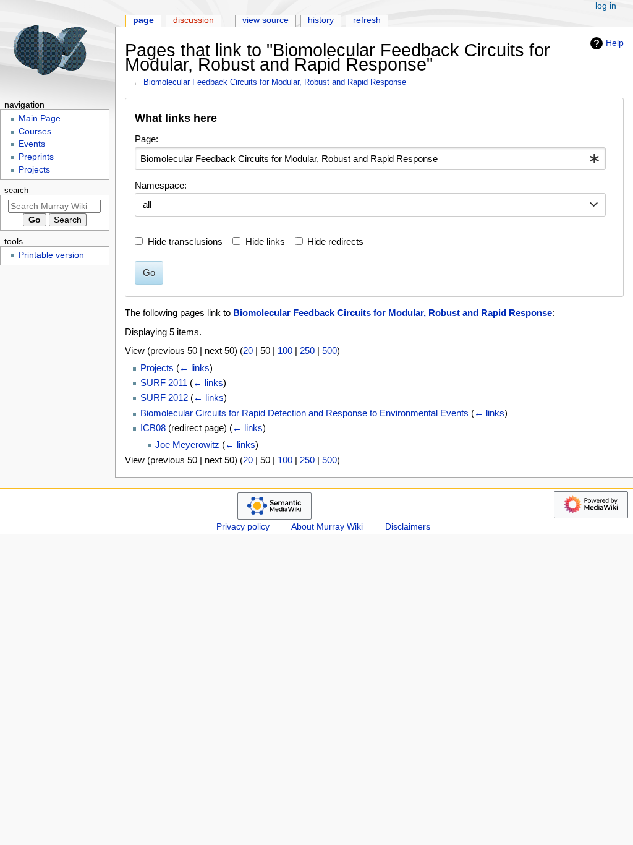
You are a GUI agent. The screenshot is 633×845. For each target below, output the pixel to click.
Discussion (193, 20)
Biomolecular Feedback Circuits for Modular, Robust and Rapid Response (274, 82)
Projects (157, 367)
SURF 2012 (164, 397)
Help (615, 43)
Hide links (265, 241)
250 (307, 350)
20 (248, 350)
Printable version (51, 255)
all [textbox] (147, 204)
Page (143, 20)
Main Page (40, 118)
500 (329, 350)
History (321, 20)
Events (32, 143)
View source (265, 20)
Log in (605, 6)
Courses (35, 131)
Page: (146, 139)
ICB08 (153, 427)
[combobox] (370, 159)
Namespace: (161, 185)
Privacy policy (243, 526)
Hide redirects (335, 241)
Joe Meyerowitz (187, 444)
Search (16, 190)
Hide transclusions (185, 241)
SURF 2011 (163, 382)
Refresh (367, 20)
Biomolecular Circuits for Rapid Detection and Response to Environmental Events (304, 413)
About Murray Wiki (327, 526)
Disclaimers (407, 526)
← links (194, 367)
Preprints (36, 156)
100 (285, 350)
